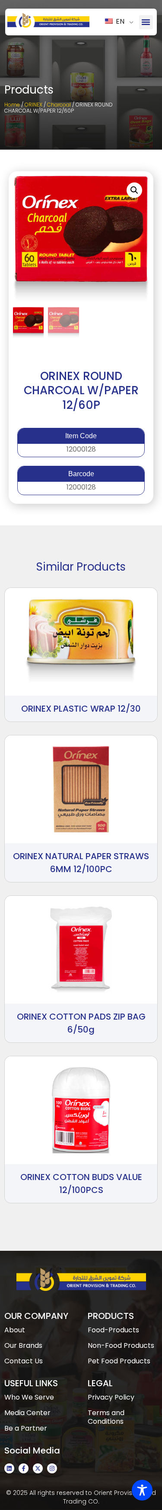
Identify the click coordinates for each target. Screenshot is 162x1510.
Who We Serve (29, 1397)
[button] (146, 22)
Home (12, 104)
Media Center (27, 1413)
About (14, 1330)
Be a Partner (25, 1428)
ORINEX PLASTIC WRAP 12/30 (81, 709)
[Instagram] (52, 1468)
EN (119, 21)
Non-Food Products (121, 1345)
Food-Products (113, 1330)
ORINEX (33, 104)
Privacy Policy (111, 1397)
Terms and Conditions (106, 1417)
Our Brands (23, 1345)
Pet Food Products (119, 1361)
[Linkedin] (9, 1468)
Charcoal (59, 104)
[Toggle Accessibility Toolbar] (142, 1490)
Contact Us (23, 1361)
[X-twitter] (38, 1468)
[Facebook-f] (24, 1468)
